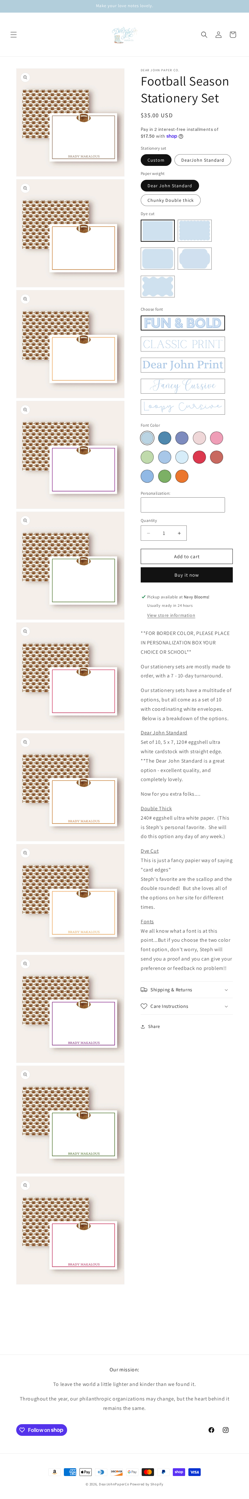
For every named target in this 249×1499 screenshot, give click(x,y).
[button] (13, 35)
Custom (156, 160)
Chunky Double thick (171, 200)
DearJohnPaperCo (114, 1484)
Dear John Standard (170, 186)
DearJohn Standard (202, 160)
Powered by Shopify (146, 1484)
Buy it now (186, 575)
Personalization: (155, 493)
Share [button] (154, 1026)
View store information (171, 615)
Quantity (149, 520)
